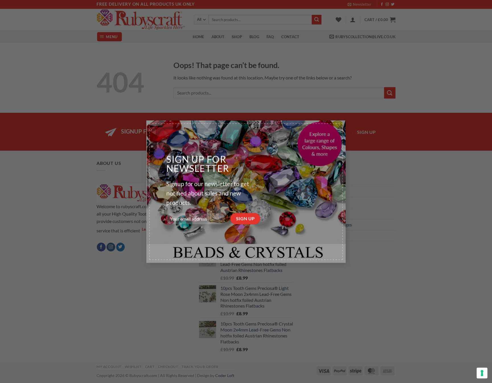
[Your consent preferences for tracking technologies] (482, 373)
